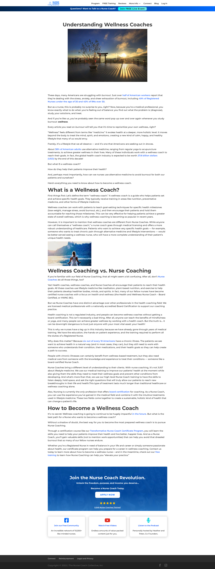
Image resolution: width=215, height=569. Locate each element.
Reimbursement (66, 558)
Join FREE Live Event (132, 9)
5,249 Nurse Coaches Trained (107, 507)
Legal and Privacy (85, 558)
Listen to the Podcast (148, 525)
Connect (51, 558)
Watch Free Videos (107, 525)
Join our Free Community (66, 525)
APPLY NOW (107, 495)
